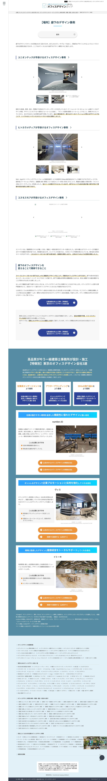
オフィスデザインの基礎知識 (25, 645)
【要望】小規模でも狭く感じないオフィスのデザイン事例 (61, 714)
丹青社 (45, 690)
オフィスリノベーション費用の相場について (28, 648)
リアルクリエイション (69, 688)
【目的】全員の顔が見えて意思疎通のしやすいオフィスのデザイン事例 (34, 726)
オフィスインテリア (22, 683)
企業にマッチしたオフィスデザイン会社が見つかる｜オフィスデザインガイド (86, 1)
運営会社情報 (21, 754)
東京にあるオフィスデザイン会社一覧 (28, 663)
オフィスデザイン (33, 683)
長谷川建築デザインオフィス (24, 693)
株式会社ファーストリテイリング (47, 737)
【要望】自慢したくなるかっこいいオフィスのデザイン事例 (31, 709)
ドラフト (74, 686)
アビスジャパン (21, 681)
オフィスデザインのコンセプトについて (69, 653)
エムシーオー (31, 671)
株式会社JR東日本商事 (44, 741)
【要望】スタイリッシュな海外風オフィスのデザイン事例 (59, 711)
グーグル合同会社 (45, 746)
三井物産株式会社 (22, 749)
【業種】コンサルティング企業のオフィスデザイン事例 (77, 706)
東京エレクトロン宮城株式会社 (30, 737)
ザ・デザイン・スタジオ (89, 683)
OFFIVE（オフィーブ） (77, 676)
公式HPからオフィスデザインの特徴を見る (57, 463)
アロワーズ (29, 681)
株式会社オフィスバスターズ (24, 674)
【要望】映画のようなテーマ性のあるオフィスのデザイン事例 (32, 716)
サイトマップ (94, 779)
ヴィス (63, 681)
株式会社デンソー (61, 737)
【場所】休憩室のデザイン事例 (25, 704)
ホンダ (19, 737)
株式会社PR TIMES (32, 741)
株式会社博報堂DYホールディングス (36, 749)
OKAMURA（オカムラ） (90, 676)
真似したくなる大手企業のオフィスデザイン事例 (31, 733)
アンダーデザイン (39, 681)
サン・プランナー (27, 686)
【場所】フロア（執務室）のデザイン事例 (51, 701)
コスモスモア (65, 683)
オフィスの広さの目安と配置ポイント (26, 653)
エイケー (70, 681)
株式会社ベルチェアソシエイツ (40, 674)
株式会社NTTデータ (52, 744)
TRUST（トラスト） (46, 678)
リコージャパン (31, 669)
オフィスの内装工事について (56, 658)
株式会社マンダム (22, 741)
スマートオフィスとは (23, 650)
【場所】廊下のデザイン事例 (40, 704)
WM (54, 678)
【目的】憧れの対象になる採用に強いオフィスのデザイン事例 (63, 718)
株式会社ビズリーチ (84, 746)
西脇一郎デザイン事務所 (87, 690)
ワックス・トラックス (36, 690)
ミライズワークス (22, 669)
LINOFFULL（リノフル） (40, 676)
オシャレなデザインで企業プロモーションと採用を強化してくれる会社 (58, 398)
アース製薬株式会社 (76, 741)
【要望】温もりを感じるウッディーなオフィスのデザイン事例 (32, 714)
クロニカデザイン (81, 671)
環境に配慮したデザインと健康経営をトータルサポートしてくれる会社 (86, 398)
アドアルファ (90, 678)
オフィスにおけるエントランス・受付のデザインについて (69, 655)
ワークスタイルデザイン (23, 690)
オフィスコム (43, 683)
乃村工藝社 (51, 690)
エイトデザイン (77, 681)
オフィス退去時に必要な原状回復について (74, 658)
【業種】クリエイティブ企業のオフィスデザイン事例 (62, 704)
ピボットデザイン (31, 688)
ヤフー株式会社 (64, 746)
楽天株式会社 (79, 744)
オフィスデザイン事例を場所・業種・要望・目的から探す (33, 698)
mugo (51, 674)
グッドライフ (69, 666)
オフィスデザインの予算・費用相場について (47, 653)
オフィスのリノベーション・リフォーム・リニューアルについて (32, 658)
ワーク (84, 688)
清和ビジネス (72, 690)
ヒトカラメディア (91, 686)
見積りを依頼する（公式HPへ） (58, 537)
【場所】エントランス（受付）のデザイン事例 (28, 701)
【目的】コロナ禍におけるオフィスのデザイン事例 (62, 723)
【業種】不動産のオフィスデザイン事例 (53, 706)
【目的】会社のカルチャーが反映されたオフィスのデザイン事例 (32, 728)
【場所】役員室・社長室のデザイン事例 (88, 701)
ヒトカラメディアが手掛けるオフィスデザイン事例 (43, 127)
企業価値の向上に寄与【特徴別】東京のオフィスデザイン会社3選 (57, 302)
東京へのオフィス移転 (91, 658)
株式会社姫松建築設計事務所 (24, 666)
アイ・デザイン (70, 678)
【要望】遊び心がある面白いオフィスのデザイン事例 (60, 716)
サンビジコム (47, 669)
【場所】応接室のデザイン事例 (70, 701)
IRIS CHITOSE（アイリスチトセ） (75, 674)
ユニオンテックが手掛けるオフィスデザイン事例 (42, 57)
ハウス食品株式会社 (56, 741)
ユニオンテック (57, 688)
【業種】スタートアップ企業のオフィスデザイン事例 (30, 706)
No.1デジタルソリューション (63, 669)
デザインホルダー (58, 686)
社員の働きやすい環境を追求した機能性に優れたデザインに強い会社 (29, 398)
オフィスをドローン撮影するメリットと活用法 (51, 648)
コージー (72, 671)
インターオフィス (56, 681)
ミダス (38, 671)
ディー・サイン (45, 666)
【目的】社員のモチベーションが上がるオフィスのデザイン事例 (32, 718)
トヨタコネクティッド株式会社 (66, 744)
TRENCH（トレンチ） (35, 678)
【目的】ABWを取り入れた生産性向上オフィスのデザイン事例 (32, 721)
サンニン (36, 686)
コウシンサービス (22, 671)
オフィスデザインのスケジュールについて (27, 655)
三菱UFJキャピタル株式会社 (39, 744)
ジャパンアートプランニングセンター (50, 671)
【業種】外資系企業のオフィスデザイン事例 (86, 704)
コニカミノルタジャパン (76, 683)
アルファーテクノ (88, 669)
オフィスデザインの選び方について (59, 650)
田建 (79, 690)
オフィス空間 (51, 683)
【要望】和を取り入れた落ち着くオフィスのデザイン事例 (31, 711)
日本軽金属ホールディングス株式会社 (67, 739)
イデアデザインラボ (77, 669)
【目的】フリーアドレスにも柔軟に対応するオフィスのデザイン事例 (68, 726)
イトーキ (47, 681)
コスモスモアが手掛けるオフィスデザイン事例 (41, 197)
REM (54, 669)
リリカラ (78, 688)
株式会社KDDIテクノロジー (24, 744)
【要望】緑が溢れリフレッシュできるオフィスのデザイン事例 (61, 709)
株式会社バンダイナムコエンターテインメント (28, 746)
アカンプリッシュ (81, 678)
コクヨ (58, 683)
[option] (58, 78)
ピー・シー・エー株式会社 (50, 739)
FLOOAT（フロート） (60, 674)
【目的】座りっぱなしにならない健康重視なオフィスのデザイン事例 (64, 721)
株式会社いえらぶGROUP (73, 737)
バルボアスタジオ (85, 666)
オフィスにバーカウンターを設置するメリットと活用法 (76, 648)
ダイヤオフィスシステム (45, 686)
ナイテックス (81, 686)
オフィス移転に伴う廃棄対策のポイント (39, 650)
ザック (19, 686)
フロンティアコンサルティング (45, 688)
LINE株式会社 (55, 746)
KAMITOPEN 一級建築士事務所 (25, 676)
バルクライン (65, 671)
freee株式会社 (66, 741)
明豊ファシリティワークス (57, 666)
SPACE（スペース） (22, 678)
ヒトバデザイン (21, 688)
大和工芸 (76, 666)
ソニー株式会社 (73, 746)
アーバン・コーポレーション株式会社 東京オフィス (30, 739)
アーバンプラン (61, 678)
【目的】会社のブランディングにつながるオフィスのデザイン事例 (33, 723)
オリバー (40, 669)
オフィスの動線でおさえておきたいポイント (79, 650)
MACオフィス (51, 676)
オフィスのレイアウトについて (46, 655)
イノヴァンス (36, 666)
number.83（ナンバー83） (63, 676)
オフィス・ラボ (87, 681)
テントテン (66, 686)
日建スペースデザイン (62, 690)
